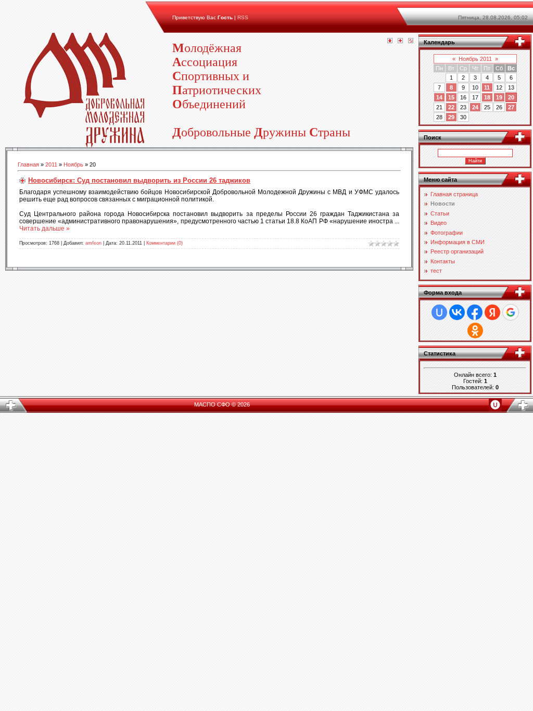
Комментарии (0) (164, 243)
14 (439, 97)
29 (451, 117)
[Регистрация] (400, 41)
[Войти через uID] (439, 312)
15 (451, 97)
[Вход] (410, 41)
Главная (28, 164)
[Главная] (389, 41)
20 (511, 97)
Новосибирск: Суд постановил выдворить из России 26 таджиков (139, 180)
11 (487, 87)
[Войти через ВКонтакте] (457, 312)
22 (451, 107)
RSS (242, 17)
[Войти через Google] (510, 312)
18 (487, 97)
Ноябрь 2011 (475, 59)
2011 (51, 164)
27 (511, 107)
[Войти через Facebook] (475, 312)
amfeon (93, 243)
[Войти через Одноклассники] (475, 330)
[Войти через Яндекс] (492, 312)
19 (499, 97)
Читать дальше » (44, 228)
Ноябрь (73, 164)
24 (475, 107)
